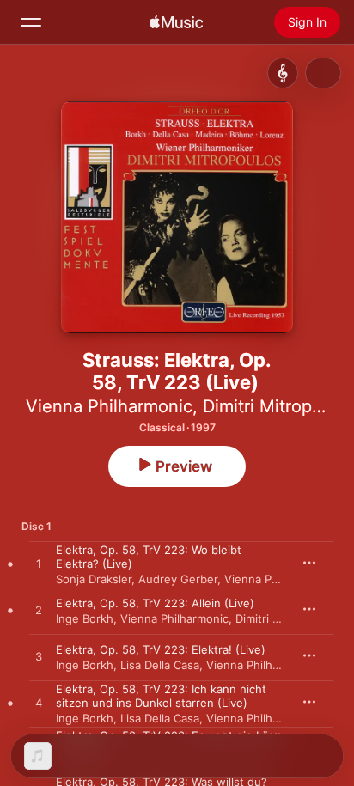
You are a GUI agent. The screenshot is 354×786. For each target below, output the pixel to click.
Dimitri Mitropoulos (286, 618)
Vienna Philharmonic (109, 406)
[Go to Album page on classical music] (282, 73)
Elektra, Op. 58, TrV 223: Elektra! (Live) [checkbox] (161, 649)
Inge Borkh (84, 618)
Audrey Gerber (177, 579)
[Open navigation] (31, 22)
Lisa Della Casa (159, 665)
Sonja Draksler (93, 579)
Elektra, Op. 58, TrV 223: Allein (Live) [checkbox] (155, 603)
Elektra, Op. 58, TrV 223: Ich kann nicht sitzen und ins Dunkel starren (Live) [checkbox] (161, 696)
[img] (176, 22)
